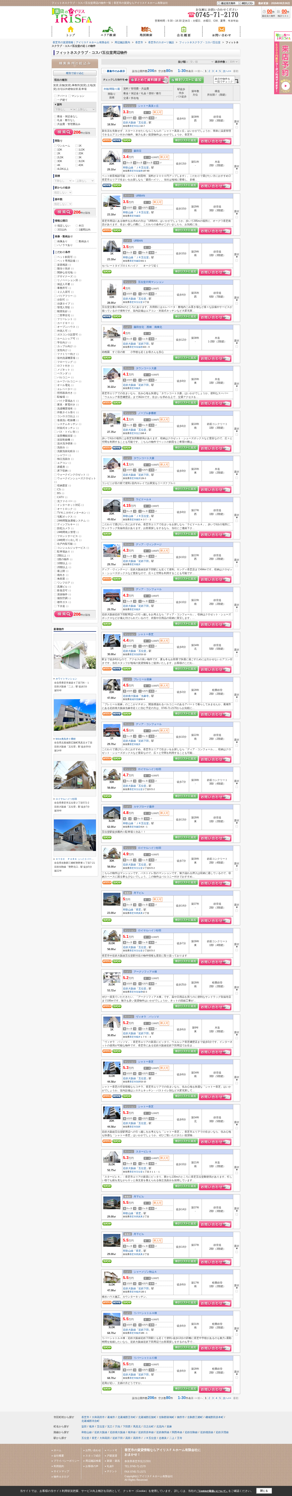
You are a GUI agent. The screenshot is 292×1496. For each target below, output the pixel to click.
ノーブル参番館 (147, 413)
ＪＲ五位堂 (142, 167)
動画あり (84, 241)
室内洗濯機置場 (68, 357)
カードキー (65, 323)
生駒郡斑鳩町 (166, 1417)
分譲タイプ (65, 303)
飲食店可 (64, 590)
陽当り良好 (65, 268)
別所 (138, 654)
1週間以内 (84, 229)
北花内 (160, 1426)
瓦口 (138, 126)
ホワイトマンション (66, 678)
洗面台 (62, 447)
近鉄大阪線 (129, 122)
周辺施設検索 (93, 1460)
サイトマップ (61, 1471)
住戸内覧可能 (66, 543)
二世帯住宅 (65, 315)
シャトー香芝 (146, 634)
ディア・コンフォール (149, 589)
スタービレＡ (143, 1151)
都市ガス (64, 602)
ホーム (57, 1450)
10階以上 (64, 563)
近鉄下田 (143, 343)
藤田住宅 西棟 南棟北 (148, 327)
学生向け (64, 342)
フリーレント (66, 319)
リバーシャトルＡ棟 (145, 1313)
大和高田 (105, 1437)
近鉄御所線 (162, 1432)
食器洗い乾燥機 (68, 420)
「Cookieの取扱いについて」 (212, 1491)
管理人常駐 (65, 307)
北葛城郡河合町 (90, 1420)
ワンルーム (63, 145)
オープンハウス (68, 326)
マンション (78, 95)
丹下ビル (139, 892)
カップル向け (66, 346)
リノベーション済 (69, 280)
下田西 (127, 1426)
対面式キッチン (68, 427)
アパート (62, 95)
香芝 (138, 909)
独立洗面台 (65, 458)
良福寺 (139, 171)
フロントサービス (69, 536)
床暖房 (62, 466)
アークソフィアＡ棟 (145, 971)
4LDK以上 (63, 168)
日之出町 (148, 1426)
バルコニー (65, 377)
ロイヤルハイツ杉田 (149, 769)
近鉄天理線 (222, 1432)
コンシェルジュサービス (73, 547)
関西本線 (177, 1432)
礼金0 (110, 1466)
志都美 (163, 1437)
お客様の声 (91, 1466)
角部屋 (62, 578)
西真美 (139, 913)
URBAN (140, 195)
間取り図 (115, 88)
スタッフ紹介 (93, 1455)
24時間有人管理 (68, 532)
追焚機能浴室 (66, 435)
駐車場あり (65, 551)
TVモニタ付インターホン (73, 512)
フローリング (66, 361)
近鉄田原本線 (146, 1432)
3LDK (81, 161)
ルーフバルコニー (69, 381)
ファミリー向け (68, 353)
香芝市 (133, 126)
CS (60, 489)
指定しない (63, 225)
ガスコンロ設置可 (69, 334)
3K (80, 157)
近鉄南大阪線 (130, 695)
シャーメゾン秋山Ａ (145, 1271)
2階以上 (63, 555)
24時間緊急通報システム (73, 520)
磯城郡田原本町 (214, 1417)
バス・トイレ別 (68, 431)
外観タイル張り (68, 412)
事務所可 (64, 287)
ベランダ (64, 373)
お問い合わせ (93, 1450)
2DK (80, 153)
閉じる (264, 1490)
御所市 (181, 1417)
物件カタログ (61, 1476)
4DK (80, 165)
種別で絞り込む (75, 73)
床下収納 (64, 470)
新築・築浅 (113, 1460)
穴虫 (117, 1426)
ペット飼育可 (66, 256)
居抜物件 (64, 594)
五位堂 (142, 122)
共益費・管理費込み (68, 124)
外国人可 (64, 330)
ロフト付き (65, 365)
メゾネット (65, 369)
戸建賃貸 (112, 1455)
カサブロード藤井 (144, 806)
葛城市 (133, 699)
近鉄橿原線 (206, 1432)
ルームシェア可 (68, 338)
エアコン (64, 462)
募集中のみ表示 (115, 71)
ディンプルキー (68, 524)
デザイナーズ (66, 276)
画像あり (62, 241)
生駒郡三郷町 (195, 1417)
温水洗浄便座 (66, 443)
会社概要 (59, 1455)
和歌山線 (128, 167)
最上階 (62, 570)
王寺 (179, 1437)
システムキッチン (69, 423)
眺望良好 (64, 311)
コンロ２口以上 (68, 416)
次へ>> (227, 71)
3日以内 (62, 229)
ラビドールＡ (143, 499)
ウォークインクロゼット (73, 474)
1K (80, 145)
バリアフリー (66, 295)
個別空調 (64, 598)
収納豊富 (64, 485)
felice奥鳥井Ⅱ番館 (66, 738)
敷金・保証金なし (67, 116)
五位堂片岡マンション (151, 281)
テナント (112, 1471)
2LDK (60, 157)
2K (58, 153)
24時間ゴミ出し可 (69, 540)
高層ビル (64, 586)
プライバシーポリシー (66, 1460)
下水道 (62, 606)
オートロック (66, 508)
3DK (59, 161)
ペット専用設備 (68, 260)
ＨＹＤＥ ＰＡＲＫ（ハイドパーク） (76, 859)
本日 (81, 225)
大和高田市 (98, 1417)
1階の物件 (64, 559)
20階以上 (64, 567)
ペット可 (112, 1450)
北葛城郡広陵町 (147, 1417)
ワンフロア (65, 582)
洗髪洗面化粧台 (68, 451)
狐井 (138, 388)
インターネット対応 (70, 504)
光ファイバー (66, 501)
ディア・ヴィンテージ (149, 544)
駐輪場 (62, 396)
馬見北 (137, 1426)
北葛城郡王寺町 (127, 1417)
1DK (59, 149)
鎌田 (138, 216)
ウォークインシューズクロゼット (75, 480)
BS (60, 493)
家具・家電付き (68, 404)
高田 (128, 1437)
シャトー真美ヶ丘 (148, 105)
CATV (62, 497)
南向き (62, 574)
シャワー (64, 455)
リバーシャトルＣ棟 (145, 1357)
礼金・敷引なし (66, 120)
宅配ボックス (66, 516)
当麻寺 (145, 695)
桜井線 (132, 1432)
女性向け (64, 350)
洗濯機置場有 (66, 408)
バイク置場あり (68, 400)
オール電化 (65, 385)
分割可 (62, 299)
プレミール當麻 (143, 679)
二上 (171, 1437)
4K (58, 165)
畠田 (84, 1426)
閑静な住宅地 (66, 272)
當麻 (138, 699)
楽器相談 (64, 264)
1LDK (81, 149)
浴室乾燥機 (65, 439)
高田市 (137, 1437)
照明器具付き (66, 392)
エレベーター (66, 389)
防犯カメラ (65, 528)
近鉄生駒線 (191, 1432)
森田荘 (137, 150)
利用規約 (59, 1466)
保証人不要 (65, 284)
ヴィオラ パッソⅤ (147, 1016)
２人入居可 (65, 291)
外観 (106, 88)
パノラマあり (65, 245)
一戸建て (62, 99)
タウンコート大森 (146, 368)
